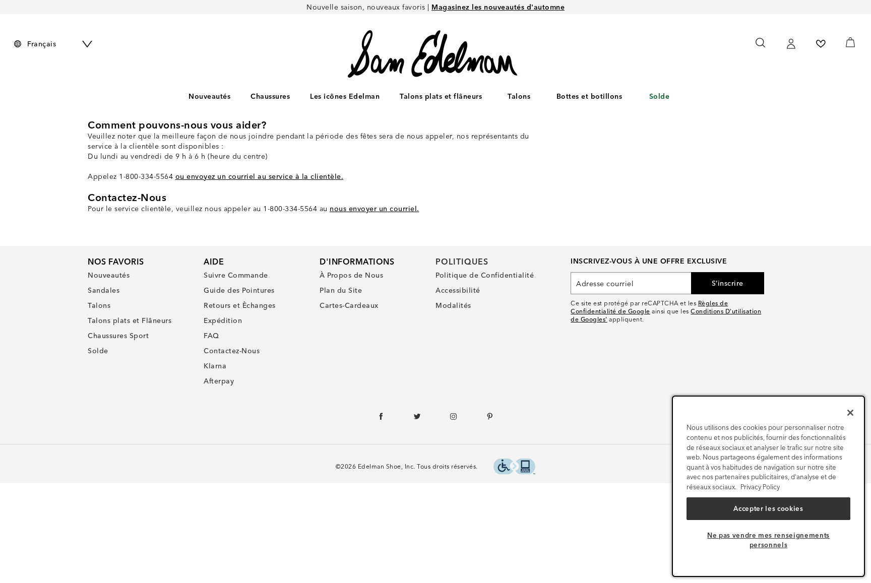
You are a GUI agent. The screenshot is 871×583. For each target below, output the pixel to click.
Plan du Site (341, 290)
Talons (519, 96)
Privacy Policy (760, 487)
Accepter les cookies (768, 508)
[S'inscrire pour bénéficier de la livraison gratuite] (791, 44)
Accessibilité (458, 290)
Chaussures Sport (118, 335)
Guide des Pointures (239, 290)
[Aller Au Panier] (850, 42)
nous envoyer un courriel (373, 208)
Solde (659, 96)
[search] (761, 47)
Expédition (223, 320)
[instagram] (454, 418)
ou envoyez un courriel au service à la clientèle (258, 176)
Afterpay (219, 380)
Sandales (103, 290)
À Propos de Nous (351, 275)
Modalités (453, 305)
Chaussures (270, 96)
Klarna (215, 365)
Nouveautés (209, 96)
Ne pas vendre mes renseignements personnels (768, 539)
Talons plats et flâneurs (441, 96)
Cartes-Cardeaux (349, 305)
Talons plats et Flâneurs (129, 320)
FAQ (211, 335)
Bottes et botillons (589, 96)
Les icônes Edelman (345, 96)
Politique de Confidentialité (485, 275)
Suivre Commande (236, 275)
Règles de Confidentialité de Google (649, 307)
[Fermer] (850, 413)
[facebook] (381, 418)
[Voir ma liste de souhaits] (821, 44)
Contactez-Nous (232, 350)
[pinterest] (490, 418)
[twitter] (417, 418)
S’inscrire (727, 283)
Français (41, 43)
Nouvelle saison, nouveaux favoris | (435, 7)
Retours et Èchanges (240, 305)
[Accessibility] (514, 468)
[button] (295, 97)
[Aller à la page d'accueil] (432, 54)
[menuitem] (209, 98)
